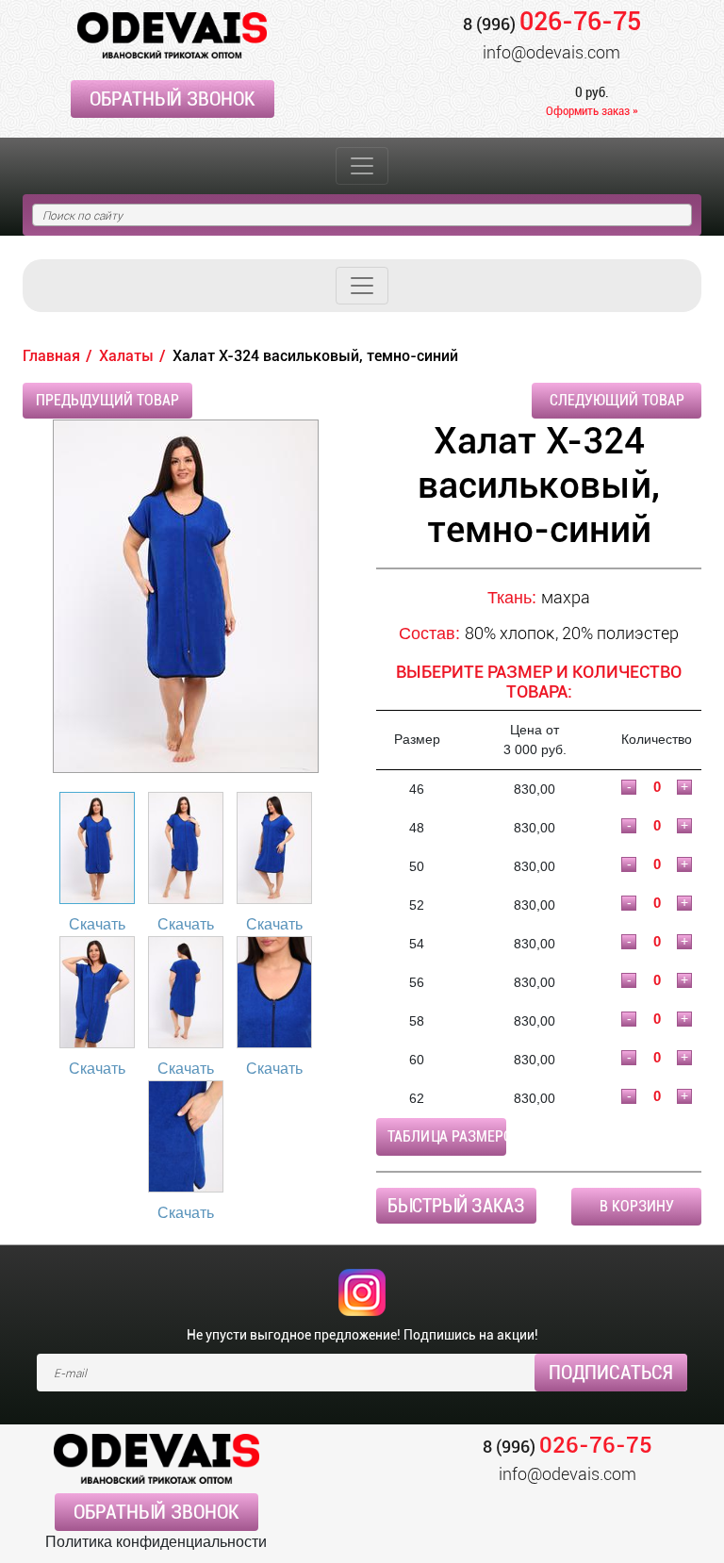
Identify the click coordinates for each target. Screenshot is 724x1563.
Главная (51, 356)
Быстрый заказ (456, 1205)
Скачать (97, 924)
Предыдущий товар (107, 400)
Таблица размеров (446, 1136)
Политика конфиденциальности (156, 1542)
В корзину (637, 1206)
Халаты (126, 356)
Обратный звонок (172, 99)
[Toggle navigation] (362, 166)
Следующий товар (617, 400)
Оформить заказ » (592, 111)
